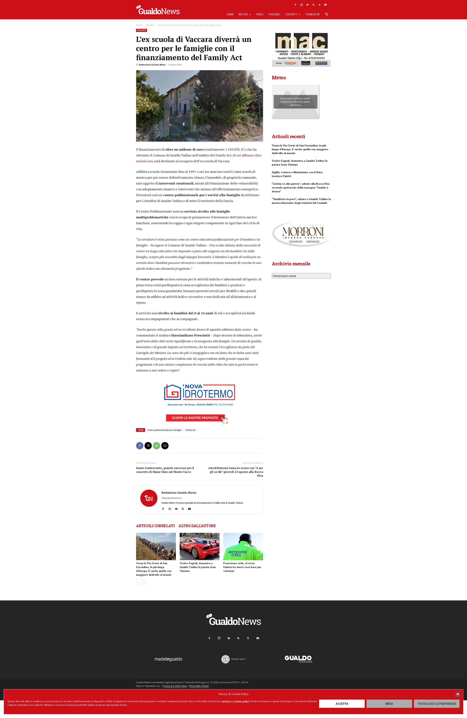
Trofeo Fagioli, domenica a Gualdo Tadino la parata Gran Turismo (198, 567)
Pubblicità (313, 14)
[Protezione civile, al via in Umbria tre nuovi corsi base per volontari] (243, 546)
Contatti (291, 14)
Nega (389, 703)
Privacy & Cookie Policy (175, 686)
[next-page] (144, 582)
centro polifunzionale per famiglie (164, 430)
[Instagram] (301, 4)
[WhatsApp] (156, 445)
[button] (458, 694)
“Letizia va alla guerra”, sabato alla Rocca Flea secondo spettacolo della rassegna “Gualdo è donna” (300, 187)
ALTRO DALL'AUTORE (197, 525)
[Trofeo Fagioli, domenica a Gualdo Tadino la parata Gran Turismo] (199, 546)
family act (191, 430)
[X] (319, 4)
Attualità (150, 25)
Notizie (243, 14)
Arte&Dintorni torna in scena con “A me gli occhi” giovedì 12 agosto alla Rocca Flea (235, 471)
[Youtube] (325, 4)
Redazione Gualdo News (152, 64)
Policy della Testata (199, 686)
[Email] (165, 445)
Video (259, 14)
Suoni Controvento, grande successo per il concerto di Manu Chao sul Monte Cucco (165, 470)
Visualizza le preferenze (437, 703)
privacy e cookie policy (235, 701)
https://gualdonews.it (171, 498)
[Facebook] (295, 4)
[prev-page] (138, 582)
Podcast (274, 14)
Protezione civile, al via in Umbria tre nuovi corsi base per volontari (242, 567)
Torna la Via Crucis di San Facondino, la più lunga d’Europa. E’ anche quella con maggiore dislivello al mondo (300, 149)
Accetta (341, 703)
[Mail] (307, 4)
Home (230, 14)
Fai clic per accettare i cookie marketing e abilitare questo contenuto (295, 101)
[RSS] (313, 4)
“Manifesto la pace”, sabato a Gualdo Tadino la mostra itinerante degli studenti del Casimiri (301, 201)
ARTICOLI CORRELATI (155, 525)
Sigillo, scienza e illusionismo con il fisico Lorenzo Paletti (297, 174)
